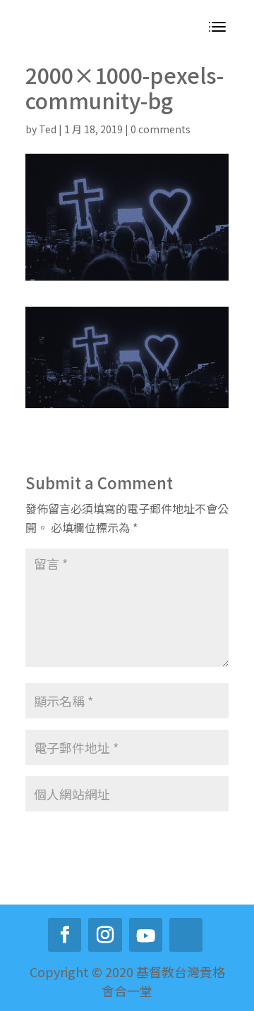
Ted (47, 129)
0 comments (160, 129)
